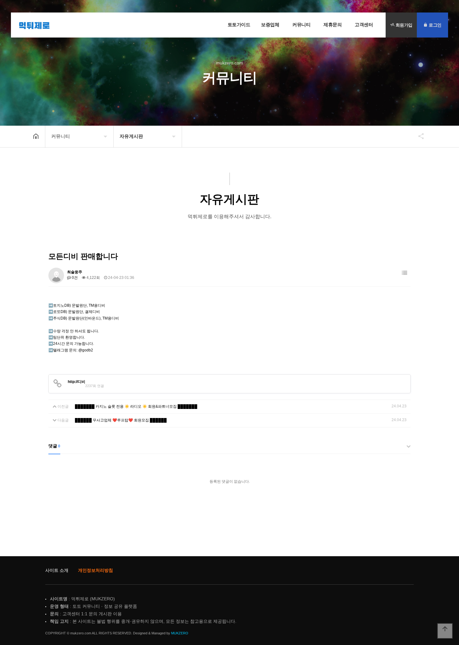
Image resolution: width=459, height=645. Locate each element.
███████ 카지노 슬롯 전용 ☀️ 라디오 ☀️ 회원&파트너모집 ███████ (136, 406)
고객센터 (364, 24)
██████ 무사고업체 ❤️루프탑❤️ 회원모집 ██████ (121, 420)
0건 (74, 277)
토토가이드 (239, 24)
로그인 (435, 25)
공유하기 (418, 136)
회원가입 (403, 25)
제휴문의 (332, 24)
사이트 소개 (56, 570)
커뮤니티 (301, 24)
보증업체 (270, 24)
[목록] (404, 273)
